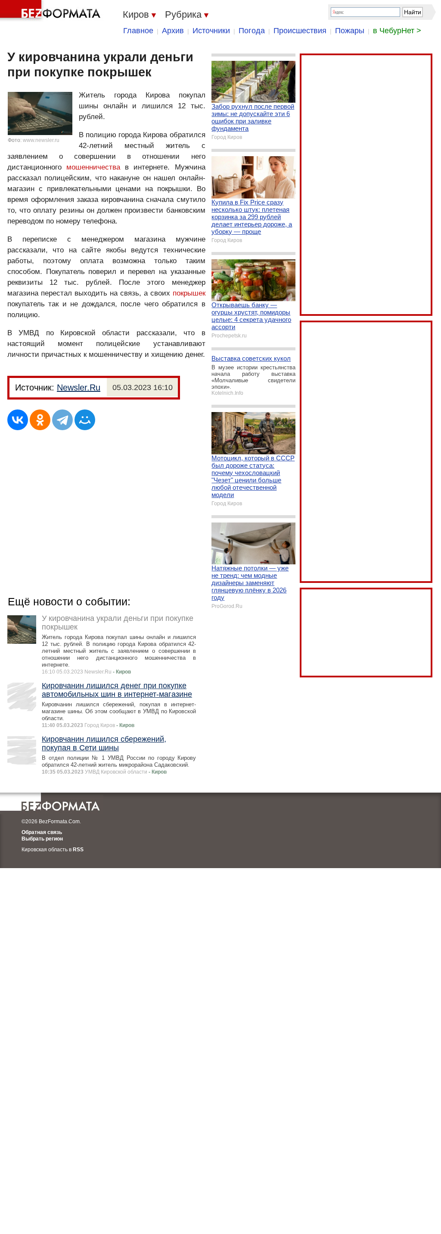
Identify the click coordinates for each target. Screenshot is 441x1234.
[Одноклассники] (40, 419)
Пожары (349, 30)
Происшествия (299, 30)
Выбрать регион (42, 839)
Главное (138, 30)
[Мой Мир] (85, 419)
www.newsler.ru (41, 140)
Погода (252, 30)
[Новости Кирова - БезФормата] (51, 11)
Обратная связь (42, 832)
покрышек (189, 293)
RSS (78, 850)
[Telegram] (62, 419)
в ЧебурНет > (397, 30)
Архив (173, 30)
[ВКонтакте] (17, 419)
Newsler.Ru (78, 387)
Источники (211, 30)
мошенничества (93, 167)
